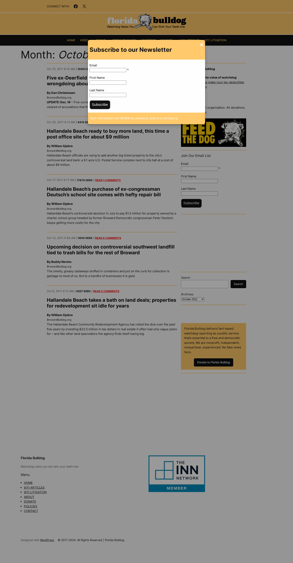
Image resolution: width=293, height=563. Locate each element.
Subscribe (100, 105)
